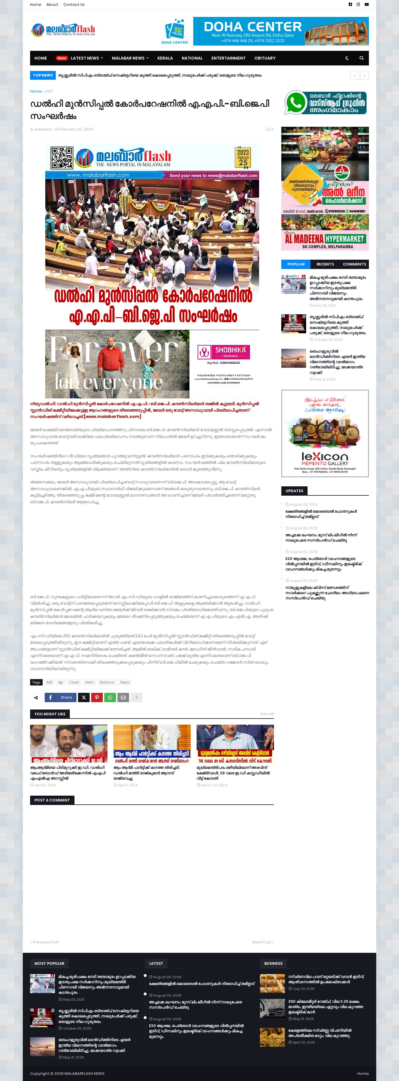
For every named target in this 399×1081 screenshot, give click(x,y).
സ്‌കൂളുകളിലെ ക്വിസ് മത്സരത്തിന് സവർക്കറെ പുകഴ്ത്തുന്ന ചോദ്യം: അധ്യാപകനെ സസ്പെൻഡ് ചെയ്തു (327, 593)
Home (35, 4)
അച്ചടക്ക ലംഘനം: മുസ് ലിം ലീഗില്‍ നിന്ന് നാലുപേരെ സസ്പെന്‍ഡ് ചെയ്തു (321, 537)
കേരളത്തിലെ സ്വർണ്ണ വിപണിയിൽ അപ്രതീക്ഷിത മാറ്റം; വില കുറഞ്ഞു (319, 1033)
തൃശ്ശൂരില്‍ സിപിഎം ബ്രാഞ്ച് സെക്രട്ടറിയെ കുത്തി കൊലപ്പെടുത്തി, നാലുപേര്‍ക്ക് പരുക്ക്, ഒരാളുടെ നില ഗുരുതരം (338, 325)
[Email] (123, 697)
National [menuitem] (192, 58)
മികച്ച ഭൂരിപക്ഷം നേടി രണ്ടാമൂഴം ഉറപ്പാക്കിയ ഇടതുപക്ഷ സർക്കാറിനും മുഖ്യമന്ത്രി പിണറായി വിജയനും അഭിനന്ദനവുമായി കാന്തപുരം (338, 288)
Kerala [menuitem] (165, 58)
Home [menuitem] (40, 58)
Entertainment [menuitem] (228, 58)
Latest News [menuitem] (85, 58)
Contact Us (74, 4)
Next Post (261, 942)
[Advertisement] (152, 546)
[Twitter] (84, 697)
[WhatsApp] (110, 697)
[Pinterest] (97, 697)
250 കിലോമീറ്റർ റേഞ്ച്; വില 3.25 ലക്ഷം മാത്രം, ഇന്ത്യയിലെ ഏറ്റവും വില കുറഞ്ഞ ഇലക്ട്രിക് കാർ (325, 1007)
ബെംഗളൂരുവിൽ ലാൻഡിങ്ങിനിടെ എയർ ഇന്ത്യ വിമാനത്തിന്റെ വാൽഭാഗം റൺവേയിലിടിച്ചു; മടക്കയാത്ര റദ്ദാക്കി (162, 75)
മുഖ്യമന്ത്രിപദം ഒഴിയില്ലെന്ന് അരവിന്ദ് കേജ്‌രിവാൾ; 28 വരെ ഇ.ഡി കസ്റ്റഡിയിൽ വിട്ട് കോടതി (233, 773)
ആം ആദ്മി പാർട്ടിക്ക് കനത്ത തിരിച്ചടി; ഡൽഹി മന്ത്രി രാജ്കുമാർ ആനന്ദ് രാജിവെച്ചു (146, 773)
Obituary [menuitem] (265, 58)
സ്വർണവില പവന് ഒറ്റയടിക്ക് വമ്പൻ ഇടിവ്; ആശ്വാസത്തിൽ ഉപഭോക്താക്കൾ (326, 979)
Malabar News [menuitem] (128, 58)
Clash (74, 682)
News (124, 682)
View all (267, 713)
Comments (354, 264)
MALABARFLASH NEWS (85, 1073)
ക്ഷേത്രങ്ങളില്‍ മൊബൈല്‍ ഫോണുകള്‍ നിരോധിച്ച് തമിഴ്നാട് (321, 514)
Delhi (89, 682)
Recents (325, 264)
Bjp (60, 682)
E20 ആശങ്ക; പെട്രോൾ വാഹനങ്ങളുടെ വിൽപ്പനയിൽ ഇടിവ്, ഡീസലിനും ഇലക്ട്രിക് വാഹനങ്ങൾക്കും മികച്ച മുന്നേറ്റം (323, 564)
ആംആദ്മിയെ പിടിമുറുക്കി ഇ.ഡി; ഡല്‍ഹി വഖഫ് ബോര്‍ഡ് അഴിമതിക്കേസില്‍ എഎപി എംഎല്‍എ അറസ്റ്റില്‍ (67, 773)
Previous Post (46, 942)
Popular (296, 264)
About (52, 4)
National (107, 682)
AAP (49, 91)
